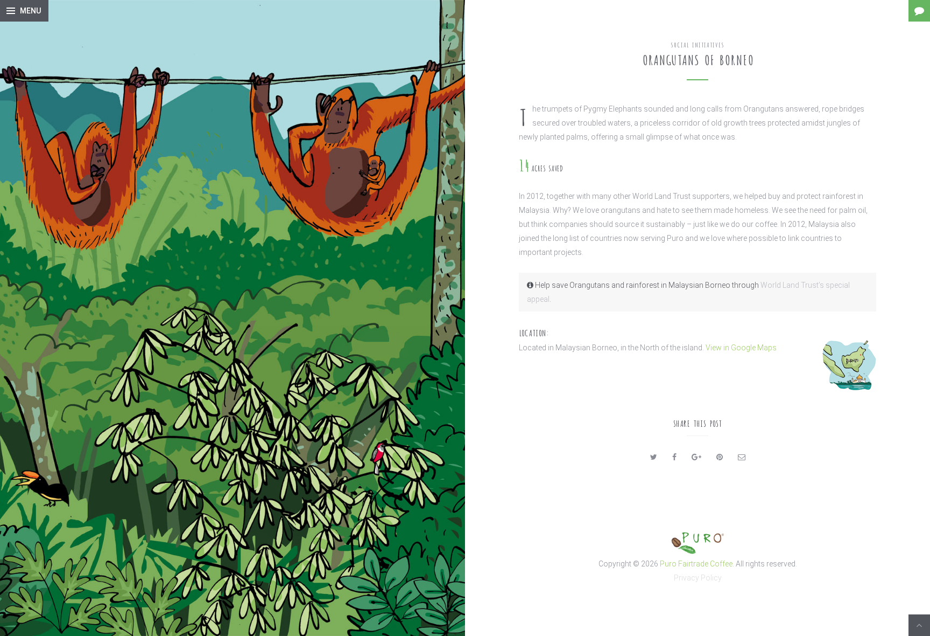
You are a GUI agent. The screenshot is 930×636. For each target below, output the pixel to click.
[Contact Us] (919, 11)
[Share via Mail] (741, 457)
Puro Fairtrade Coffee (696, 563)
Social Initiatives (697, 44)
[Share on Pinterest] (719, 457)
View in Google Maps (741, 347)
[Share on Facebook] (674, 457)
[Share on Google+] (696, 457)
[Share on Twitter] (653, 457)
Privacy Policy (698, 577)
